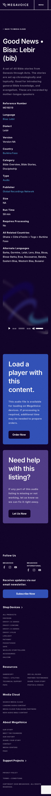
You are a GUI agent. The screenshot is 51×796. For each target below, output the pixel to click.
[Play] (9, 328)
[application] (25, 328)
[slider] (40, 328)
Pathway (7, 639)
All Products (9, 615)
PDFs (5, 685)
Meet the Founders (12, 733)
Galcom (6, 657)
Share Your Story (36, 681)
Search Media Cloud (13, 702)
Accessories (9, 654)
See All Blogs (34, 674)
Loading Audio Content (14, 706)
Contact (7, 744)
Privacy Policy (10, 773)
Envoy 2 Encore (11, 625)
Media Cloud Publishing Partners (19, 709)
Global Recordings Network (18, 191)
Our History (9, 737)
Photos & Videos (35, 685)
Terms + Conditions (12, 778)
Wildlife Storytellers (14, 650)
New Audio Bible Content (15, 713)
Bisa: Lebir (9, 119)
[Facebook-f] (4, 567)
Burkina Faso (10, 153)
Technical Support (12, 681)
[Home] (15, 5)
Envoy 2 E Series (11, 622)
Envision (7, 618)
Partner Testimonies (37, 678)
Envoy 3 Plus (9, 632)
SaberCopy (8, 674)
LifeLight (7, 636)
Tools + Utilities (11, 678)
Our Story (8, 730)
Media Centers (10, 747)
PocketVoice (9, 643)
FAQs (5, 751)
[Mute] (33, 328)
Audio (6, 180)
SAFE (5, 647)
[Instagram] (9, 567)
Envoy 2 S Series (11, 629)
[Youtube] (15, 567)
